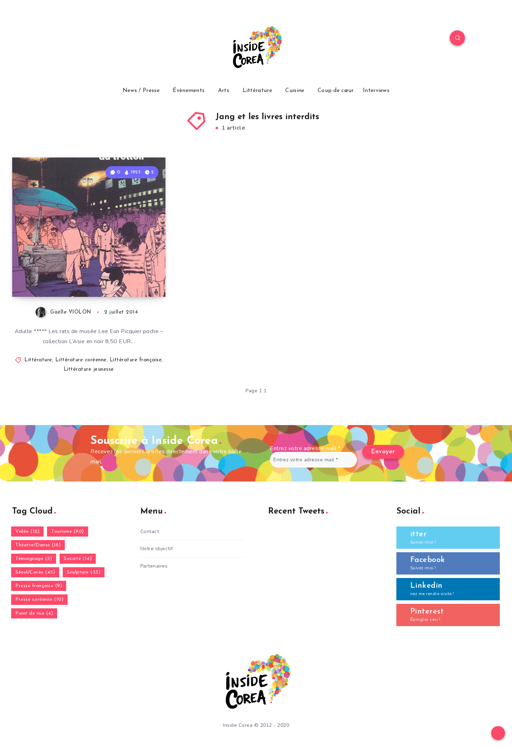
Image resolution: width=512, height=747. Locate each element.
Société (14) (78, 558)
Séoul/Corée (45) (35, 572)
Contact (149, 531)
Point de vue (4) (34, 613)
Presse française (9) (38, 585)
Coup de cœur (336, 90)
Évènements (188, 90)
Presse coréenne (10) (39, 599)
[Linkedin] (86, 39)
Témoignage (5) (33, 558)
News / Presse (141, 90)
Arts (223, 90)
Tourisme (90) (67, 531)
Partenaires (154, 566)
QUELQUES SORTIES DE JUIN (88, 278)
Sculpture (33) (83, 572)
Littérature (257, 90)
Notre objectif (156, 548)
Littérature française (136, 360)
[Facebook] (54, 39)
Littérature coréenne (81, 360)
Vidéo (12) (27, 531)
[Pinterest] (103, 39)
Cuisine (294, 90)
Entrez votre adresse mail (305, 448)
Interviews (376, 90)
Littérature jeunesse (89, 369)
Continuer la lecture (130, 276)
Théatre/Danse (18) (38, 545)
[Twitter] (70, 39)
